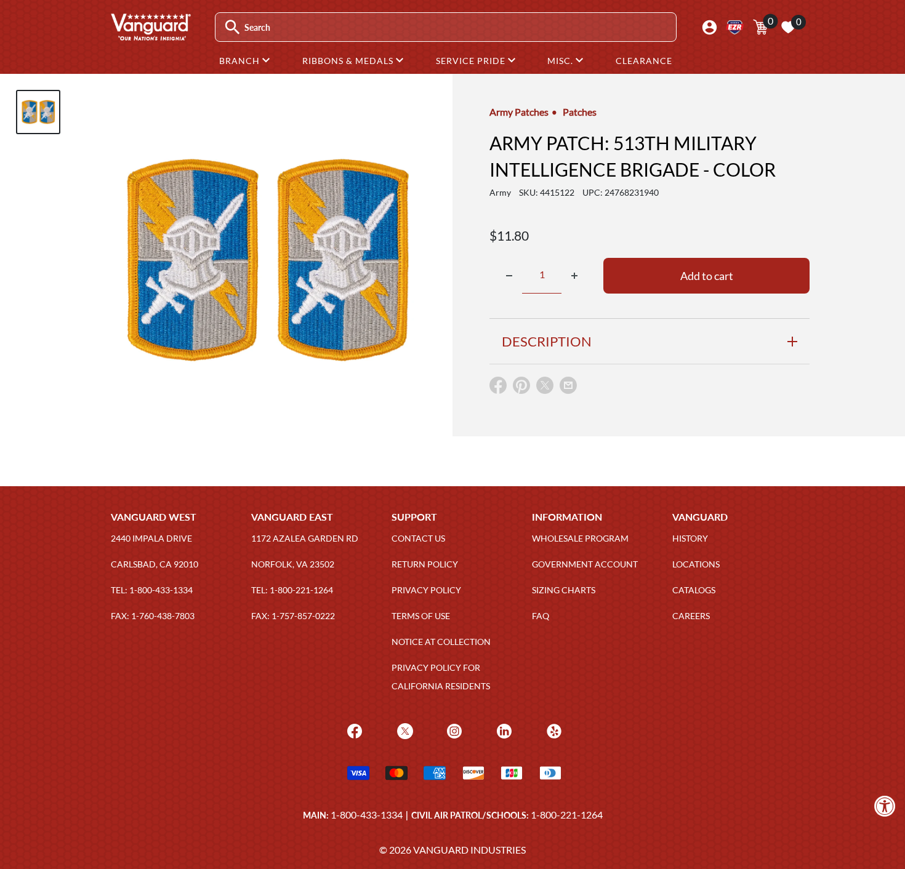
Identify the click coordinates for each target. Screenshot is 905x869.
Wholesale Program (580, 538)
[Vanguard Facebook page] (353, 730)
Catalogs (693, 590)
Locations (696, 564)
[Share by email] (568, 386)
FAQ (540, 616)
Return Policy (425, 564)
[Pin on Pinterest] (521, 388)
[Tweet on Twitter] (544, 388)
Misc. (561, 60)
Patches (580, 112)
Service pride (472, 60)
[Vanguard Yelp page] (552, 730)
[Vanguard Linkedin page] (503, 730)
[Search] (232, 27)
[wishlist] (788, 27)
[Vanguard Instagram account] (453, 730)
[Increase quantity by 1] (574, 276)
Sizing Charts (563, 590)
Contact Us (418, 538)
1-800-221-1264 (567, 814)
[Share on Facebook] (498, 388)
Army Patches (519, 112)
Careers (691, 616)
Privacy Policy (426, 590)
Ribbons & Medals (349, 60)
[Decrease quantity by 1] (509, 276)
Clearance (644, 60)
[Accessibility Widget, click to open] (885, 806)
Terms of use (421, 616)
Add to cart (706, 275)
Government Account (585, 564)
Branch (240, 60)
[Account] (709, 27)
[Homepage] (150, 36)
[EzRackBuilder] (735, 27)
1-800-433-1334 (367, 814)
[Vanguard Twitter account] (403, 730)
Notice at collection (441, 641)
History (690, 538)
